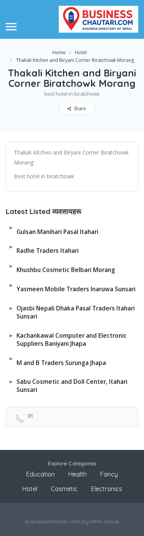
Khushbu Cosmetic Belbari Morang (61, 268)
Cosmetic (64, 489)
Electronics (106, 489)
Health (77, 474)
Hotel (81, 52)
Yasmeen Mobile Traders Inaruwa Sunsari (72, 287)
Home (59, 52)
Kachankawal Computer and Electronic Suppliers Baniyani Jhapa (67, 339)
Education (40, 474)
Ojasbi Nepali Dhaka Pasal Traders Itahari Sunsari (71, 312)
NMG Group (104, 521)
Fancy (109, 474)
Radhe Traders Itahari (43, 249)
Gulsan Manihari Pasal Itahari (53, 230)
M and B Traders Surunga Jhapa (57, 361)
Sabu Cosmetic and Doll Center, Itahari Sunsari (67, 385)
